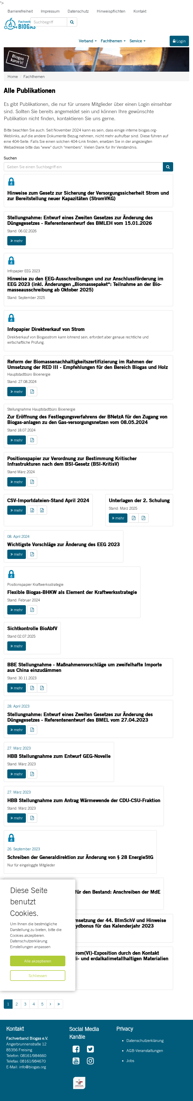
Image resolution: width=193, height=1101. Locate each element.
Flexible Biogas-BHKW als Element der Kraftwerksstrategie (72, 592)
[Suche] (72, 22)
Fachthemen (112, 40)
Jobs (130, 1060)
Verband (86, 40)
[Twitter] (90, 1049)
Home (13, 76)
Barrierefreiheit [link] (20, 11)
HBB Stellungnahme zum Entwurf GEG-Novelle (59, 756)
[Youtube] (76, 1061)
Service (136, 40)
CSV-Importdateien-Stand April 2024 (48, 500)
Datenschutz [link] (78, 11)
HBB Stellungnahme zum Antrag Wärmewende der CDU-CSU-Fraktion (83, 800)
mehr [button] (18, 240)
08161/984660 (33, 1055)
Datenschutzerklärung (28, 940)
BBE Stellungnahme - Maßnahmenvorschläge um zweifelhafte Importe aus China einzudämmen (84, 667)
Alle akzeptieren (37, 960)
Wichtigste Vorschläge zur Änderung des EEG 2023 (63, 544)
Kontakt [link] (139, 11)
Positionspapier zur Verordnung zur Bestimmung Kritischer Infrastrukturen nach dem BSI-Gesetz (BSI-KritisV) (72, 461)
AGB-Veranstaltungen (144, 1050)
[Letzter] (58, 1004)
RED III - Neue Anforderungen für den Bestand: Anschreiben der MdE (83, 892)
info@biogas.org (32, 1066)
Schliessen (38, 975)
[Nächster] (50, 1004)
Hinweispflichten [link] (111, 11)
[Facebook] (76, 1049)
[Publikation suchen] (168, 166)
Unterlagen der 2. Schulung (139, 500)
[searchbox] (48, 21)
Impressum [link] (50, 11)
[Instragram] (90, 1061)
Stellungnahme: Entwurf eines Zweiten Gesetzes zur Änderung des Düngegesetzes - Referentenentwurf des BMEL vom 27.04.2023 (80, 717)
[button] (32, 391)
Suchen (10, 157)
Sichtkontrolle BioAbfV (32, 628)
